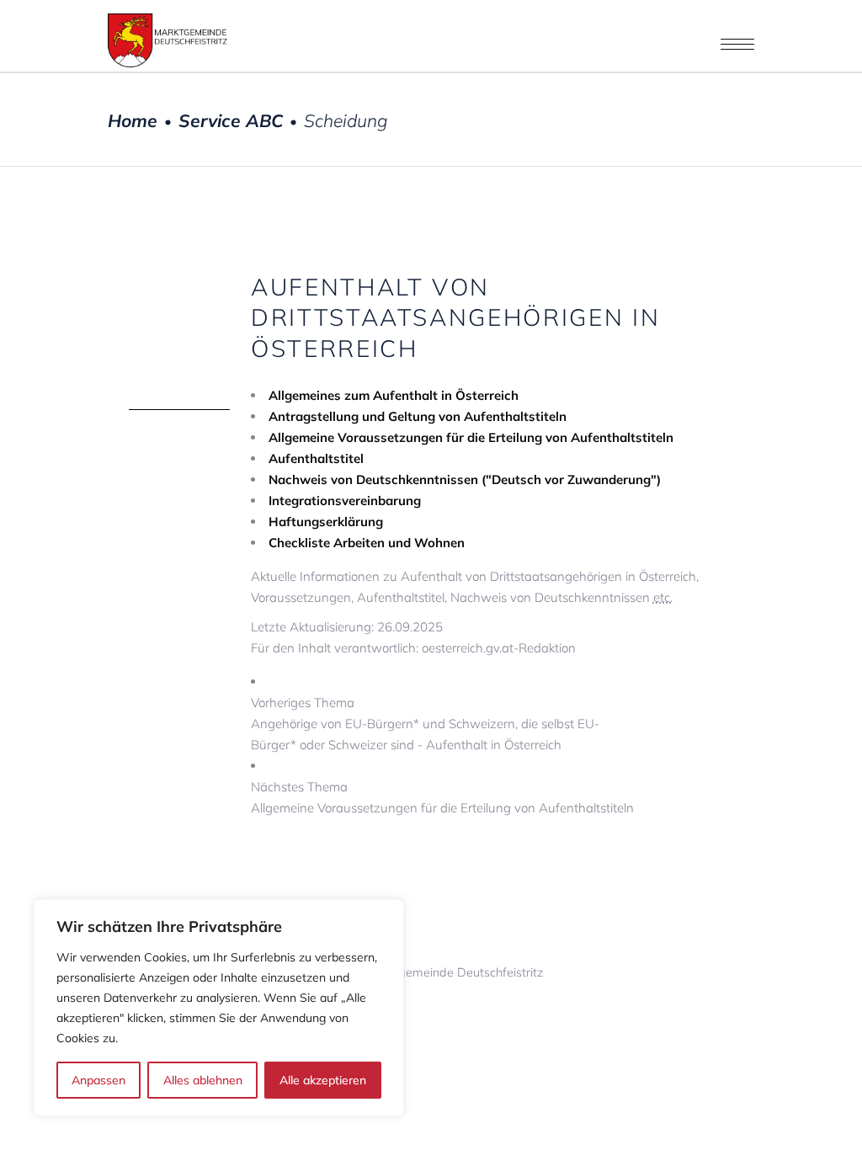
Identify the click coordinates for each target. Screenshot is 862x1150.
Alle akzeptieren (322, 1080)
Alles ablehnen (202, 1080)
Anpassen (98, 1080)
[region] (219, 1007)
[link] (492, 723)
